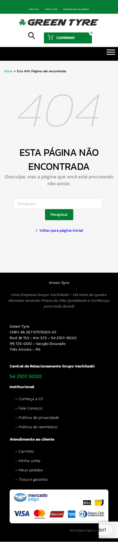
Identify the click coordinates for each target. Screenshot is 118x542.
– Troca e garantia (31, 479)
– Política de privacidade (37, 417)
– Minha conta (27, 460)
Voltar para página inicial (61, 230)
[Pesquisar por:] (59, 203)
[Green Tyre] (59, 24)
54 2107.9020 (26, 376)
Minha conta (51, 9)
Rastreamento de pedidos (76, 9)
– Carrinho (24, 451)
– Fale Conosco (28, 408)
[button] (76, 529)
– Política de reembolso (36, 427)
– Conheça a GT (29, 399)
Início (8, 71)
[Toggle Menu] (110, 53)
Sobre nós (34, 9)
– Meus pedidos (29, 470)
